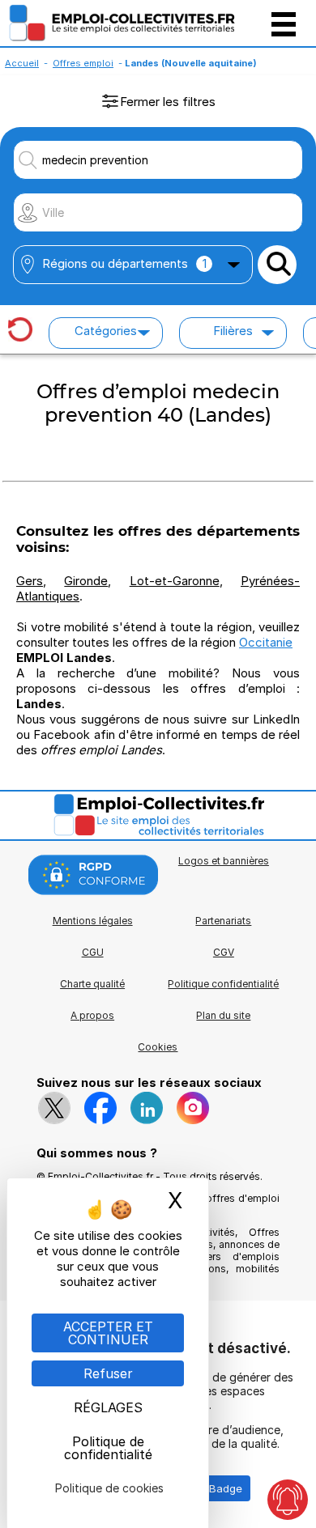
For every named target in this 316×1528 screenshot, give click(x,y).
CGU (93, 952)
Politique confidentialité (223, 984)
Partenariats (223, 921)
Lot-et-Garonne (175, 580)
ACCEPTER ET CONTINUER (108, 1333)
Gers (29, 580)
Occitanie (266, 642)
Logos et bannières (223, 861)
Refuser (108, 1373)
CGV (223, 952)
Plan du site (223, 1015)
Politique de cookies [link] (109, 1488)
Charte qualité (92, 984)
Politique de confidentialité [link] (108, 1447)
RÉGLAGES (108, 1407)
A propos (92, 1015)
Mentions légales (93, 921)
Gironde (86, 580)
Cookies (157, 1047)
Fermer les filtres (168, 101)
